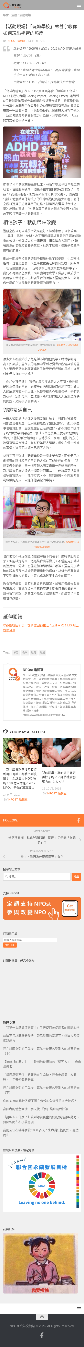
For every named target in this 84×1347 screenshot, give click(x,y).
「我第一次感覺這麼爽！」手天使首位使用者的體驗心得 (41, 1027)
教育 (33, 652)
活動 (14, 15)
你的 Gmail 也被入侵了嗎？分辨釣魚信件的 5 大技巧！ (40, 1101)
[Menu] (79, 5)
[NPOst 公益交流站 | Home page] (16, 5)
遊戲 (42, 652)
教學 (24, 652)
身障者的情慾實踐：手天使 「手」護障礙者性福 (35, 1109)
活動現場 (25, 15)
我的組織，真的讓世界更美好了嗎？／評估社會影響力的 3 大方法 (59, 777)
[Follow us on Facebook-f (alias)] (78, 820)
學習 (16, 652)
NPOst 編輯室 (16, 41)
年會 (6, 15)
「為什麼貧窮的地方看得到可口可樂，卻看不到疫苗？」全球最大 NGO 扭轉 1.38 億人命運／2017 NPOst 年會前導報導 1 (20, 778)
